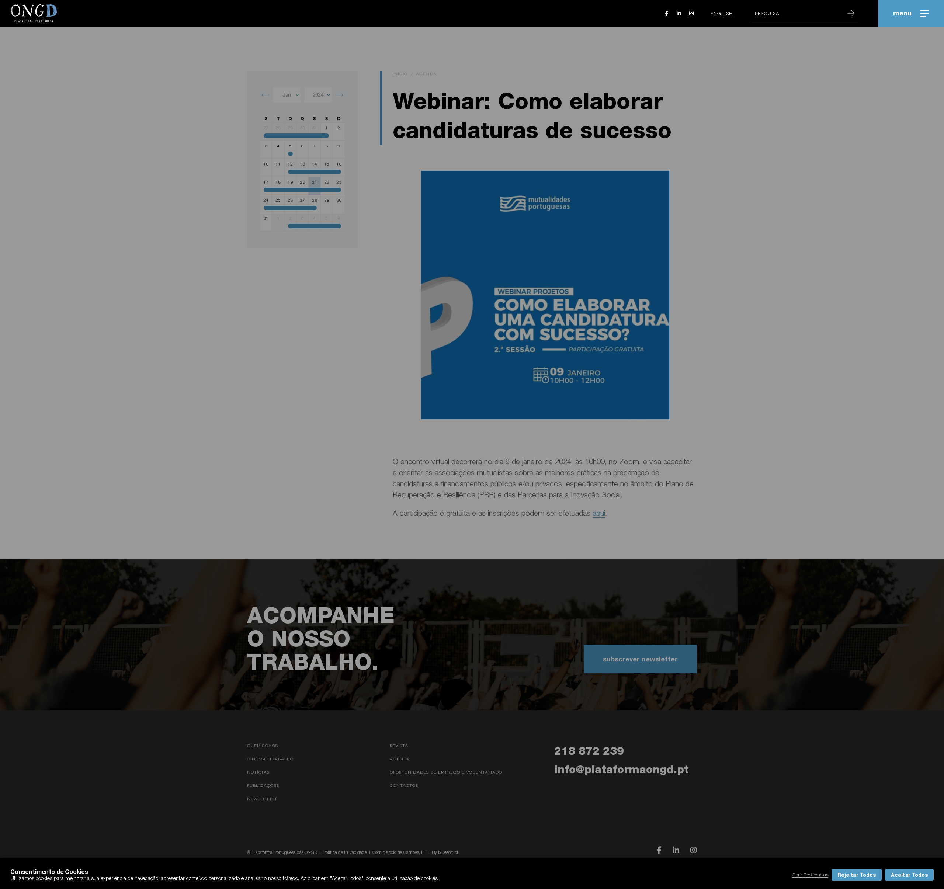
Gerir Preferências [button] (810, 875)
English (722, 13)
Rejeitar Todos (856, 875)
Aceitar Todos (909, 875)
